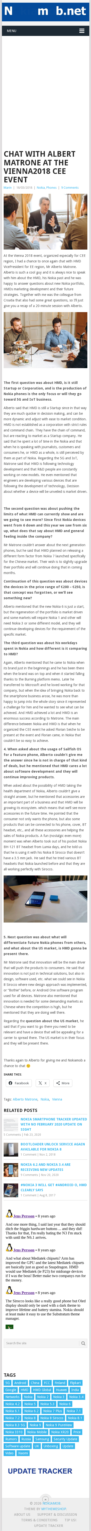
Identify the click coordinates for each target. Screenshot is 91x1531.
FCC (47, 1383)
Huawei (61, 1390)
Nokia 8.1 (75, 1418)
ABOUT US (22, 1514)
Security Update (65, 1439)
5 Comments (12, 1134)
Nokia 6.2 (31, 1411)
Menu (11, 31)
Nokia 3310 (14, 1432)
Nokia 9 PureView (59, 1425)
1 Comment (28, 1154)
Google (10, 1390)
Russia (26, 1439)
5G (7, 1383)
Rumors (11, 1439)
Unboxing (51, 1446)
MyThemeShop (53, 1509)
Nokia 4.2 (12, 1404)
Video (9, 1453)
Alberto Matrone (25, 1099)
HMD (24, 1390)
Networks (12, 1397)
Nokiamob (51, 1503)
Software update (17, 1446)
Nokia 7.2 (12, 1418)
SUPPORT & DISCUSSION (57, 1514)
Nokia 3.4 (76, 1397)
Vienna (57, 1099)
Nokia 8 (30, 1418)
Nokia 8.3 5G (15, 1425)
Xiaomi (23, 1453)
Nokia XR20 (60, 1432)
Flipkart (75, 1383)
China (35, 1383)
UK (37, 1446)
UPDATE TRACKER (48, 1526)
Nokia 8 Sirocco (51, 1418)
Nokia (41, 187)
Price (77, 1432)
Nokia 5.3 (47, 1404)
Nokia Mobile (37, 1432)
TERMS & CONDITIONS (39, 1520)
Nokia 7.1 (73, 1411)
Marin (8, 187)
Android (20, 1383)
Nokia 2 (43, 1397)
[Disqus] (46, 1268)
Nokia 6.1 (12, 1411)
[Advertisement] (45, 81)
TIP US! (70, 1520)
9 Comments (70, 187)
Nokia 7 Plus (52, 1411)
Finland (60, 1383)
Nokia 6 (65, 1404)
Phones (51, 187)
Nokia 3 (59, 1397)
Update (68, 1446)
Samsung (42, 1439)
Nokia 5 (30, 1404)
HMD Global (42, 1390)
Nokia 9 (35, 1425)
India (75, 1390)
